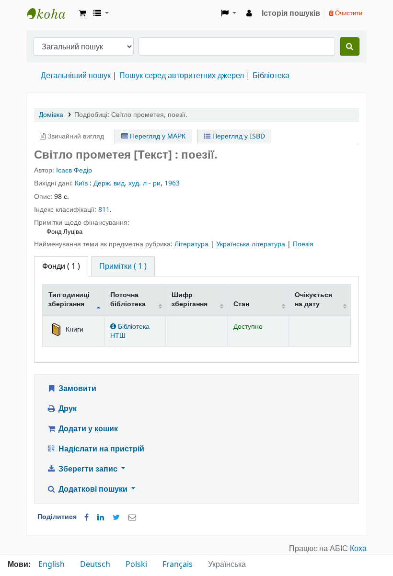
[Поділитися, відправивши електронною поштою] (132, 517)
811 (104, 210)
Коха (358, 548)
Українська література (251, 244)
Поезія (303, 244)
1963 (172, 183)
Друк (67, 409)
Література (192, 244)
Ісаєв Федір (74, 170)
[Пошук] (349, 46)
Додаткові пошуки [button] (93, 489)
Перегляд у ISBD (237, 136)
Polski (136, 564)
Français (177, 564)
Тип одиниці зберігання (69, 299)
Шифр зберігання (190, 299)
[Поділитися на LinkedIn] (100, 517)
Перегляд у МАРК (156, 136)
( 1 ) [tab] (61, 266)
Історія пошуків (291, 13)
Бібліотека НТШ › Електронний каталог (51, 13)
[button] (82, 13)
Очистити (348, 13)
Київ (81, 183)
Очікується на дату (313, 299)
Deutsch (95, 564)
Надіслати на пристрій (100, 449)
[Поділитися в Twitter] (116, 517)
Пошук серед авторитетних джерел (181, 75)
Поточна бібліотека (128, 299)
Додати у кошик (87, 429)
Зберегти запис (88, 469)
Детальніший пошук (76, 75)
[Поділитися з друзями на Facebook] (86, 517)
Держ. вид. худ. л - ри (127, 183)
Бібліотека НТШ (130, 331)
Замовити (76, 388)
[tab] (123, 266)
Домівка (51, 115)
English (51, 564)
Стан (241, 304)
